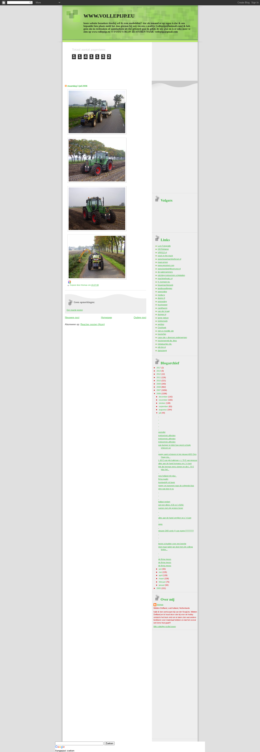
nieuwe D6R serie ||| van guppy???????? (176, 531)
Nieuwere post (72, 317)
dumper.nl (162, 314)
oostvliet (161, 432)
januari (162, 585)
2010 (159, 381)
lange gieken (163, 318)
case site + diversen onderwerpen (172, 337)
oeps (160, 524)
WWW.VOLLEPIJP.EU (108, 16)
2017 (159, 368)
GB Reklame (163, 249)
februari (162, 582)
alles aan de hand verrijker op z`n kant (174, 518)
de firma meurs (164, 559)
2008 (159, 387)
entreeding (162, 301)
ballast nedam (164, 502)
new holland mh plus (167, 476)
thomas (160, 604)
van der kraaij (163, 311)
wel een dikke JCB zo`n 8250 (171, 505)
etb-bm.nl (162, 347)
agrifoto (161, 324)
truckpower (162, 305)
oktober (162, 403)
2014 (159, 371)
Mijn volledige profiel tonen (165, 626)
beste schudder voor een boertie (172, 544)
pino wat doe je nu (166, 489)
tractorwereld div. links (167, 341)
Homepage (106, 317)
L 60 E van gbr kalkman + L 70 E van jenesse (177, 460)
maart (161, 578)
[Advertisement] (136, 67)
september (164, 406)
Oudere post (140, 317)
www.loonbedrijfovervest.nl (169, 269)
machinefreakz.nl (165, 278)
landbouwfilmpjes (165, 288)
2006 (159, 393)
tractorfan (162, 334)
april (161, 575)
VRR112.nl (162, 252)
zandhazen (162, 308)
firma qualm (163, 479)
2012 (159, 374)
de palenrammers (165, 272)
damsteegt (162, 350)
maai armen (163, 262)
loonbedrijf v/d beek (166, 482)
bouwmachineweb (165, 285)
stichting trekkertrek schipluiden (171, 275)
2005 (159, 588)
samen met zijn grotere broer (170, 508)
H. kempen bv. (164, 282)
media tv (161, 295)
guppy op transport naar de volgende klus (176, 486)
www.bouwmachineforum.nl (169, 259)
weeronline (162, 291)
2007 (159, 390)
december (163, 397)
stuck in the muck (165, 256)
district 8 (161, 298)
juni (160, 569)
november (163, 400)
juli (160, 413)
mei (160, 572)
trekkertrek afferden (166, 435)
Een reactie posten (75, 310)
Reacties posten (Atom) (92, 324)
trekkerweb (162, 321)
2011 (159, 377)
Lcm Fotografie (164, 246)
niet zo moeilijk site (166, 331)
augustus (163, 410)
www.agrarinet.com (166, 265)
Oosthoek (162, 327)
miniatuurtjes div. (165, 344)
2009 (159, 384)
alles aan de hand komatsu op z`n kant (175, 463)
